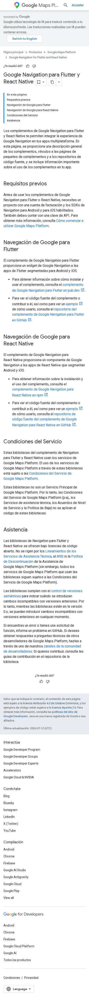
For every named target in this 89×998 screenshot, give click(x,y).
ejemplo (72, 304)
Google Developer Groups (20, 756)
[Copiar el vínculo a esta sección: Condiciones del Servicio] (66, 442)
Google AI (9, 953)
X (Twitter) (10, 823)
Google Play (11, 891)
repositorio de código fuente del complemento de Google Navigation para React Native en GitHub (44, 419)
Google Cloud (12, 884)
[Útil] (27, 66)
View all (8, 897)
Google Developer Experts (20, 763)
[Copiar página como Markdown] (52, 82)
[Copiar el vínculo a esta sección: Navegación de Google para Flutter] (23, 249)
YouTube (9, 830)
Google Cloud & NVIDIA (18, 777)
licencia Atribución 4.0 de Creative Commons (50, 703)
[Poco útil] (34, 66)
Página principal (13, 52)
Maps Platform (49, 5)
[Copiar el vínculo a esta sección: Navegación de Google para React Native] (37, 344)
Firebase (9, 863)
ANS (60, 556)
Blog (6, 796)
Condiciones (11, 977)
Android (8, 849)
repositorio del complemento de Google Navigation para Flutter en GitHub (48, 314)
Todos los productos (17, 960)
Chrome (8, 856)
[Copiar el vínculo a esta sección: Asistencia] (31, 530)
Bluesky (8, 803)
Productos (35, 52)
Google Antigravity (16, 877)
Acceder (78, 5)
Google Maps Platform (62, 52)
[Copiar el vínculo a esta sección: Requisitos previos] (51, 184)
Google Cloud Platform (18, 946)
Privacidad (31, 977)
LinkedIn (9, 816)
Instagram (10, 810)
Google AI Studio (14, 870)
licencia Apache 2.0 (64, 707)
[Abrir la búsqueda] (65, 5)
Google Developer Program (21, 749)
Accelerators (12, 770)
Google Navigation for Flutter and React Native (38, 57)
